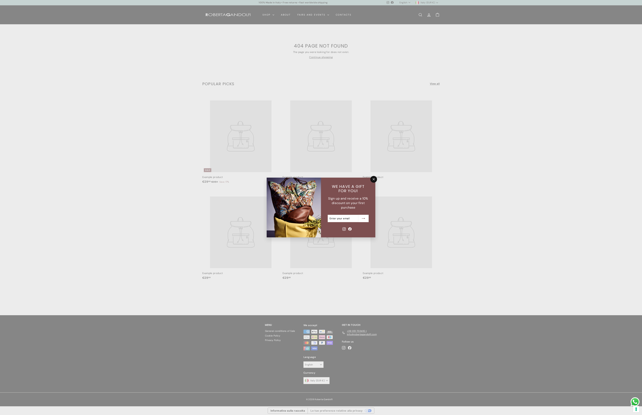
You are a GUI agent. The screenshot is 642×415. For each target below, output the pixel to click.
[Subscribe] (363, 218)
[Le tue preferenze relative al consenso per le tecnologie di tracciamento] (636, 409)
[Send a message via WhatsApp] (635, 402)
